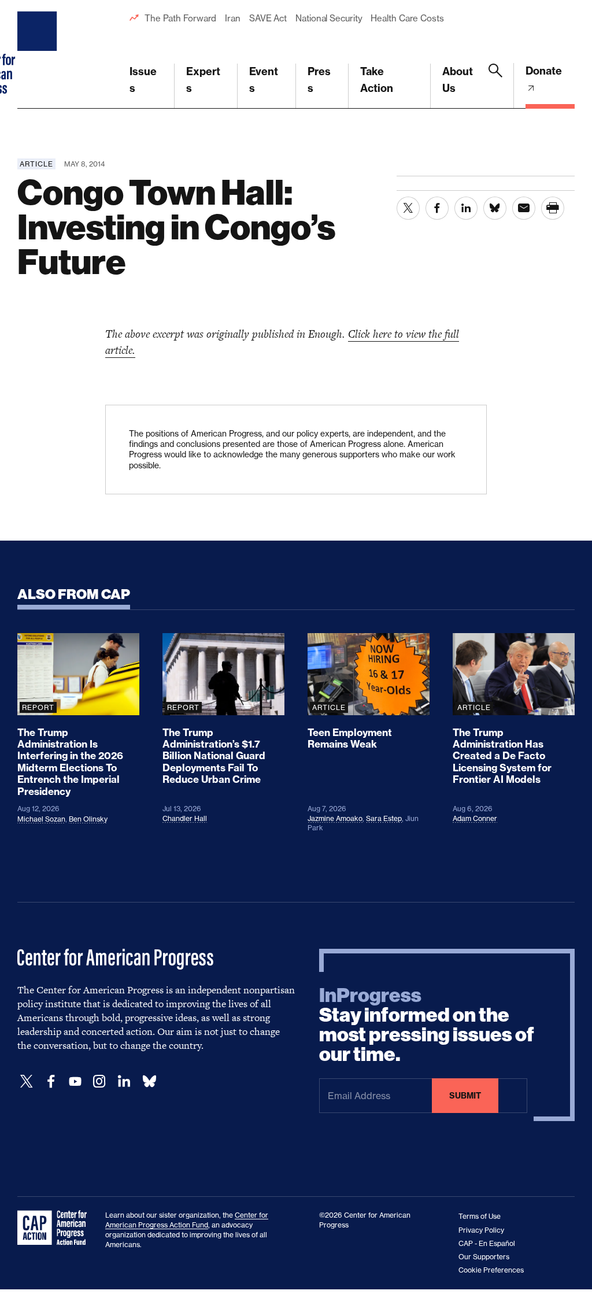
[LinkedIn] (123, 1081)
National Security (328, 18)
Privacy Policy (481, 1230)
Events (263, 80)
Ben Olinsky (88, 819)
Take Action (376, 80)
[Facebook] (51, 1081)
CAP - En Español (486, 1243)
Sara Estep (384, 818)
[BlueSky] (149, 1081)
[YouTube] (75, 1081)
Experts (203, 80)
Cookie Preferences (491, 1270)
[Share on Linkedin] (466, 208)
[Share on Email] (523, 208)
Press (319, 80)
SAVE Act (268, 18)
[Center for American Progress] (38, 54)
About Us (457, 80)
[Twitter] (26, 1081)
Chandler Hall (184, 818)
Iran (232, 18)
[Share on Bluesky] (494, 208)
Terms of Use (479, 1216)
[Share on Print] (552, 208)
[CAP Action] (55, 1228)
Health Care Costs (407, 18)
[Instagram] (99, 1081)
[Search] (495, 86)
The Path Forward (180, 18)
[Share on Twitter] (408, 208)
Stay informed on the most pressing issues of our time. (426, 1025)
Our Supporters (483, 1256)
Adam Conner (475, 818)
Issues (143, 80)
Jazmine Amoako (335, 818)
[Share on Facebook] (437, 208)
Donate (544, 70)
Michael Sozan (41, 819)
